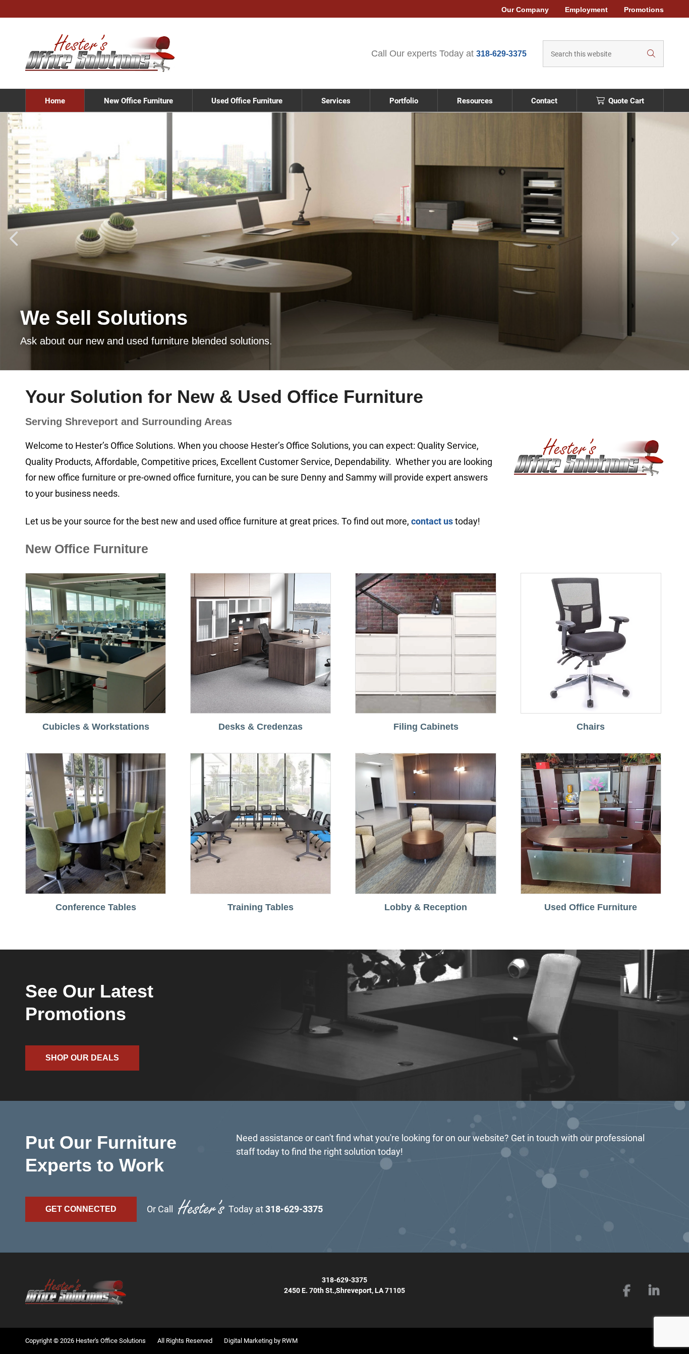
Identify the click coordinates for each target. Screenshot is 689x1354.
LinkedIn (654, 1291)
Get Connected (81, 1209)
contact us (432, 521)
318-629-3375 (501, 53)
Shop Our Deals (82, 1057)
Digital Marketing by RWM (261, 1340)
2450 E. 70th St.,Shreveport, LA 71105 (344, 1290)
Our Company (525, 10)
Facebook (626, 1291)
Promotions (644, 10)
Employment (586, 10)
